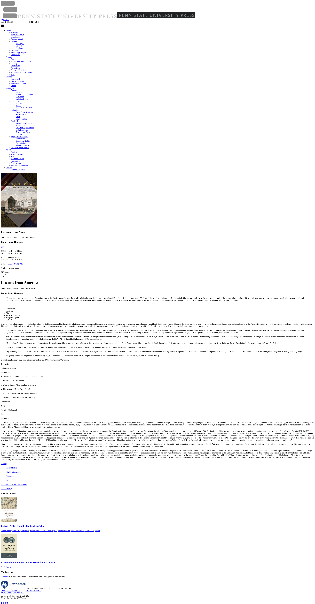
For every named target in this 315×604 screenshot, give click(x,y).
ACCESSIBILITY (33, 590)
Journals (9, 57)
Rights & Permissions (19, 137)
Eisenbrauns (15, 37)
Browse (14, 41)
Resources (10, 88)
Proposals (19, 92)
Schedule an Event (23, 132)
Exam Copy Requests (19, 52)
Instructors (15, 110)
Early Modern (9, 468)
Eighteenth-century (11, 472)
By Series (19, 46)
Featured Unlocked (18, 83)
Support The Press (18, 170)
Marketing (20, 97)
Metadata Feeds (22, 130)
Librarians (15, 101)
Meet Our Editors (17, 159)
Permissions (15, 66)
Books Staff (15, 55)
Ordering (14, 50)
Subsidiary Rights (23, 141)
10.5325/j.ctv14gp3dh (14, 264)
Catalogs (19, 48)
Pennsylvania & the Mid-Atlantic (14, 484)
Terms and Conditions (19, 165)
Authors (14, 90)
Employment (16, 163)
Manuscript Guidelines (24, 94)
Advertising (15, 68)
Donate (9, 167)
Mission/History (17, 154)
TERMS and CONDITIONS (12, 593)
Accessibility (21, 143)
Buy (2, 247)
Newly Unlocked (17, 81)
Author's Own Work (24, 145)
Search (3, 22)
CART (6, 20)
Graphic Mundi (17, 39)
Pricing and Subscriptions (21, 61)
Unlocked (10, 77)
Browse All (15, 79)
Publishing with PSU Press (21, 72)
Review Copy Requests (25, 128)
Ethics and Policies (18, 70)
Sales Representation (24, 123)
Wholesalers (20, 125)
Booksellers (15, 121)
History (4, 464)
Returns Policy (16, 161)
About (13, 86)
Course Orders (21, 119)
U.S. (5, 480)
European (7, 476)
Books (8, 30)
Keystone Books (17, 35)
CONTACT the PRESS (10, 590)
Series (18, 117)
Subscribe (5, 577)
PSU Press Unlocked (24, 108)
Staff (13, 75)
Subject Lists (21, 114)
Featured (14, 32)
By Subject (20, 44)
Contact (19, 134)
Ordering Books (22, 99)
